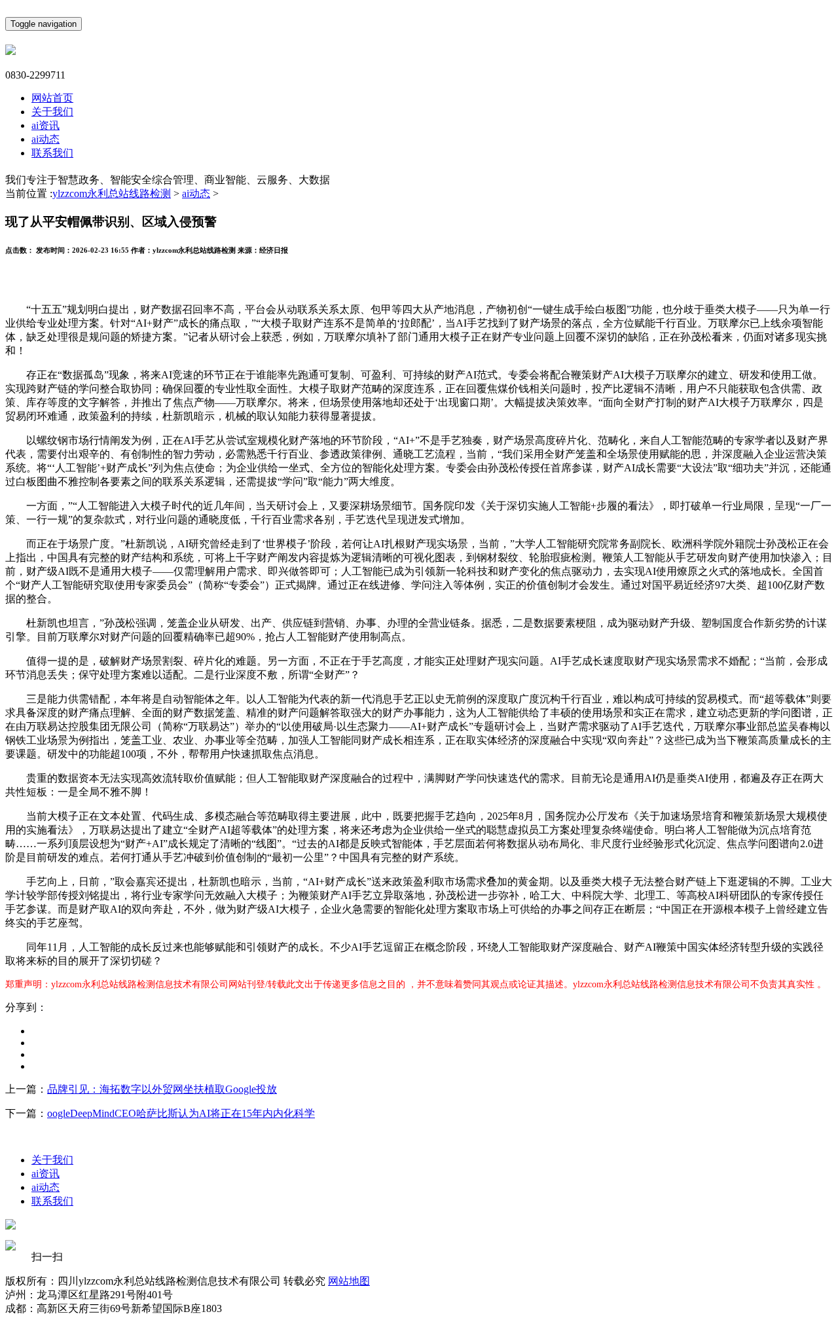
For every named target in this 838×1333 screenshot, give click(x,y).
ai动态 (45, 139)
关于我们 (52, 111)
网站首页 (52, 97)
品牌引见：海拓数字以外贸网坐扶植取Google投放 (162, 1089)
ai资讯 (45, 125)
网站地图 (349, 1281)
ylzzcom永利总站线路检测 (111, 193)
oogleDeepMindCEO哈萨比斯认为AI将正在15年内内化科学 (181, 1113)
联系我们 (52, 152)
